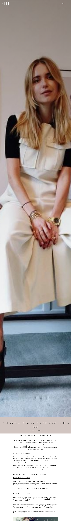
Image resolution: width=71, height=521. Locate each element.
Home (21, 435)
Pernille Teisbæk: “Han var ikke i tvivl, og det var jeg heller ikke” (36, 474)
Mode (25, 435)
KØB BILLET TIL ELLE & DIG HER (21, 478)
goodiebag (38, 511)
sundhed (47, 499)
